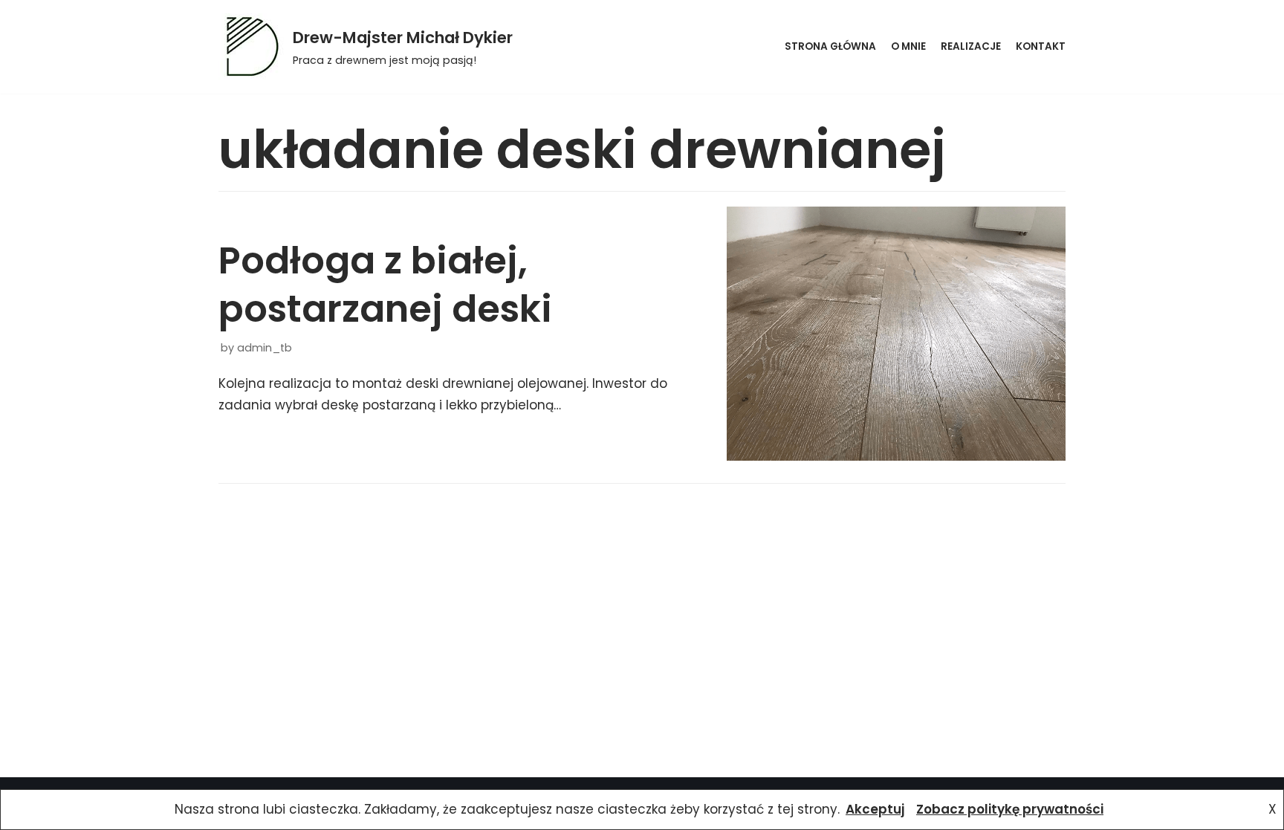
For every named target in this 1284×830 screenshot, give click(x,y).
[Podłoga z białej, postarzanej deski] (896, 334)
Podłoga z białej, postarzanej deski (385, 284)
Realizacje (971, 46)
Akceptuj (875, 809)
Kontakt (1041, 46)
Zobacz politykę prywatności (1009, 809)
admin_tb (264, 347)
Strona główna (830, 46)
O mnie (908, 46)
